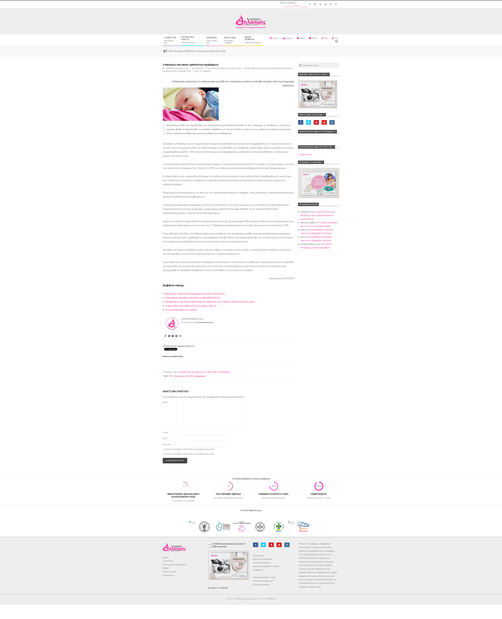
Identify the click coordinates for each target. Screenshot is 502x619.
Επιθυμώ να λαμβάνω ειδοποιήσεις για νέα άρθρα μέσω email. (190, 454)
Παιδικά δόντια (169, 71)
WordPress (271, 598)
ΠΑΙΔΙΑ (233, 68)
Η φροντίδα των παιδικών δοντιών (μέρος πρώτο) (190, 305)
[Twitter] (169, 336)
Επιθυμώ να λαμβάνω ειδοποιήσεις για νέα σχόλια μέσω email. (190, 449)
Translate (303, 6)
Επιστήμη (270, 68)
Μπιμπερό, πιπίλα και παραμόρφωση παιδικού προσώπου (195, 293)
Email (165, 438)
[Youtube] (173, 336)
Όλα (227, 68)
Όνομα (166, 432)
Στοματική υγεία (184, 71)
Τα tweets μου (304, 154)
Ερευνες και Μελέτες (284, 68)
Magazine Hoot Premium (247, 598)
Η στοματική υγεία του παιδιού (181, 309)
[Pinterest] (176, 336)
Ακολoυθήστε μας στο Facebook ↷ (317, 131)
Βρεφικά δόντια (258, 68)
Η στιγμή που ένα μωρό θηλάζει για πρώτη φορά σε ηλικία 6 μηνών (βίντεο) (317, 215)
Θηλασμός (214, 68)
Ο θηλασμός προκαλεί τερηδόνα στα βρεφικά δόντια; (192, 297)
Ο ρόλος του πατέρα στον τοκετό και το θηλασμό (204, 371)
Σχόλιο (165, 402)
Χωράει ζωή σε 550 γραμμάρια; (190, 375)
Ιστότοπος (167, 444)
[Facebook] (165, 336)
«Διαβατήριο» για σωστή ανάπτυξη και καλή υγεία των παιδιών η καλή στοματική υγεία (210, 301)
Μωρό (222, 68)
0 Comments (205, 71)
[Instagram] (180, 336)
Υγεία (238, 68)
